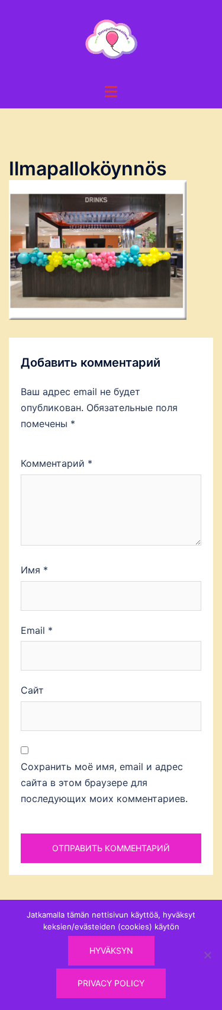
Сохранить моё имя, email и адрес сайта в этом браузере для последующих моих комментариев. (104, 782)
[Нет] (207, 955)
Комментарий (56, 463)
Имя (34, 570)
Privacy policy (111, 983)
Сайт (32, 690)
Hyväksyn (111, 950)
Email (37, 630)
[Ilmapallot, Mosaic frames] (111, 40)
